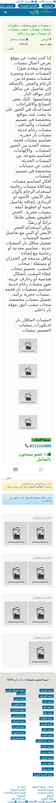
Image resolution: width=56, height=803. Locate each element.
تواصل (18, 1)
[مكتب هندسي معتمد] (40, 613)
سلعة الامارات (18, 710)
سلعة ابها (48, 713)
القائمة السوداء (28, 5)
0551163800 (40, 445)
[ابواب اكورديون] (40, 533)
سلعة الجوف (47, 758)
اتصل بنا (22, 786)
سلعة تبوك (48, 769)
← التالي (9, 49)
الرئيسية (49, 1)
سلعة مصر (20, 699)
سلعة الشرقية (18, 738)
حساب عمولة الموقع (43, 786)
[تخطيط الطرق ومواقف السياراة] (16, 573)
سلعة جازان (47, 746)
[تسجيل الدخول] (36, 1)
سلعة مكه (48, 707)
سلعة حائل (48, 730)
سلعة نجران (47, 752)
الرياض (45, 39)
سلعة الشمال (18, 721)
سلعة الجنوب (19, 732)
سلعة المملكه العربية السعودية (15, 692)
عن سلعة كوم (19, 798)
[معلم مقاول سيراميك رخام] (16, 613)
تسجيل (27, 1)
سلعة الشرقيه (46, 696)
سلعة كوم (18, 679)
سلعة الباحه (47, 735)
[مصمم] (16, 533)
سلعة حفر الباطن (45, 741)
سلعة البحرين (18, 716)
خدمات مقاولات (41, 518)
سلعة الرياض (47, 690)
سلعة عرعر (47, 763)
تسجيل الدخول (32, 497)
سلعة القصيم (47, 724)
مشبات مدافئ (18, 39)
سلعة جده (48, 701)
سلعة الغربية (19, 727)
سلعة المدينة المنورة (43, 774)
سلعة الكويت (19, 704)
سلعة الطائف (46, 718)
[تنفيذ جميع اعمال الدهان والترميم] (40, 653)
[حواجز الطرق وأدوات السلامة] (40, 573)
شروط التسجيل (45, 789)
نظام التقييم (47, 798)
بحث (39, 1)
